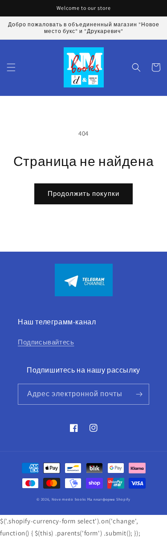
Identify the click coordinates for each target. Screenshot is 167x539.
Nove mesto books (69, 499)
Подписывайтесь (46, 342)
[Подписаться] (139, 394)
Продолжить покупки (83, 193)
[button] (11, 67)
